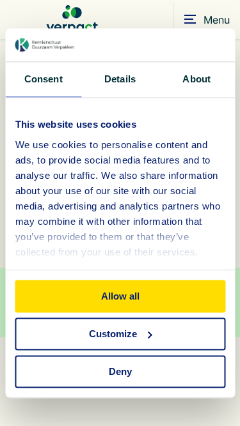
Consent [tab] (43, 78)
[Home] (72, 19)
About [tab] (196, 78)
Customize (113, 333)
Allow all (120, 296)
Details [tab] (120, 78)
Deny (120, 371)
